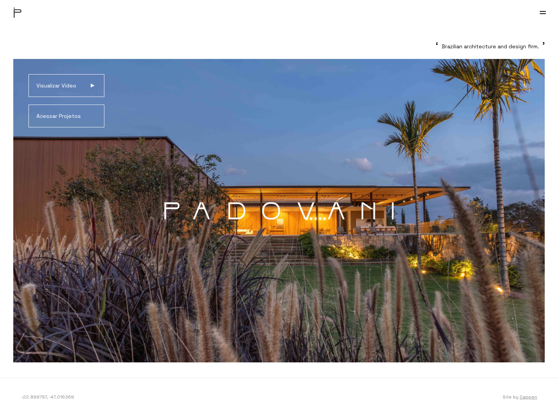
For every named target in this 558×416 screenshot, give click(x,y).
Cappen (528, 397)
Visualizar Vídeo (56, 85)
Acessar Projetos (58, 116)
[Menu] (542, 12)
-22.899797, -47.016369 (47, 397)
